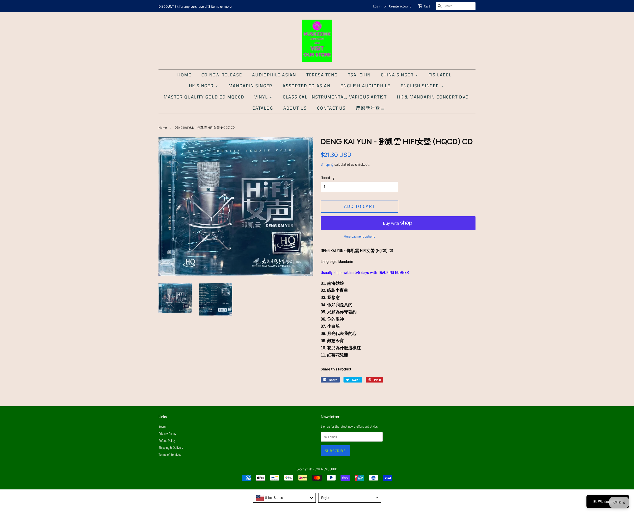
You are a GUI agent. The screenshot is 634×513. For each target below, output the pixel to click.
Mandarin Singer (250, 85)
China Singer (398, 74)
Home (184, 74)
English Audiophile (365, 85)
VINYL (261, 97)
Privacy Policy (167, 433)
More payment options (359, 236)
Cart (427, 6)
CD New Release (221, 74)
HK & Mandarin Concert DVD (433, 97)
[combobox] (284, 498)
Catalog (262, 108)
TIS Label (440, 74)
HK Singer (202, 85)
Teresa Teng (322, 74)
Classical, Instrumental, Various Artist (335, 97)
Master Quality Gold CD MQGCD (204, 97)
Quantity (328, 177)
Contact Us (331, 108)
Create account (400, 6)
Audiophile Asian (274, 74)
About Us (295, 108)
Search (162, 426)
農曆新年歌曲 (370, 108)
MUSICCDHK (329, 469)
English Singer (421, 85)
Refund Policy (167, 440)
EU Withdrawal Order (607, 501)
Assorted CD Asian (307, 85)
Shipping (327, 164)
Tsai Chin (359, 74)
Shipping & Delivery (170, 447)
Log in (377, 6)
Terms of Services (169, 454)
